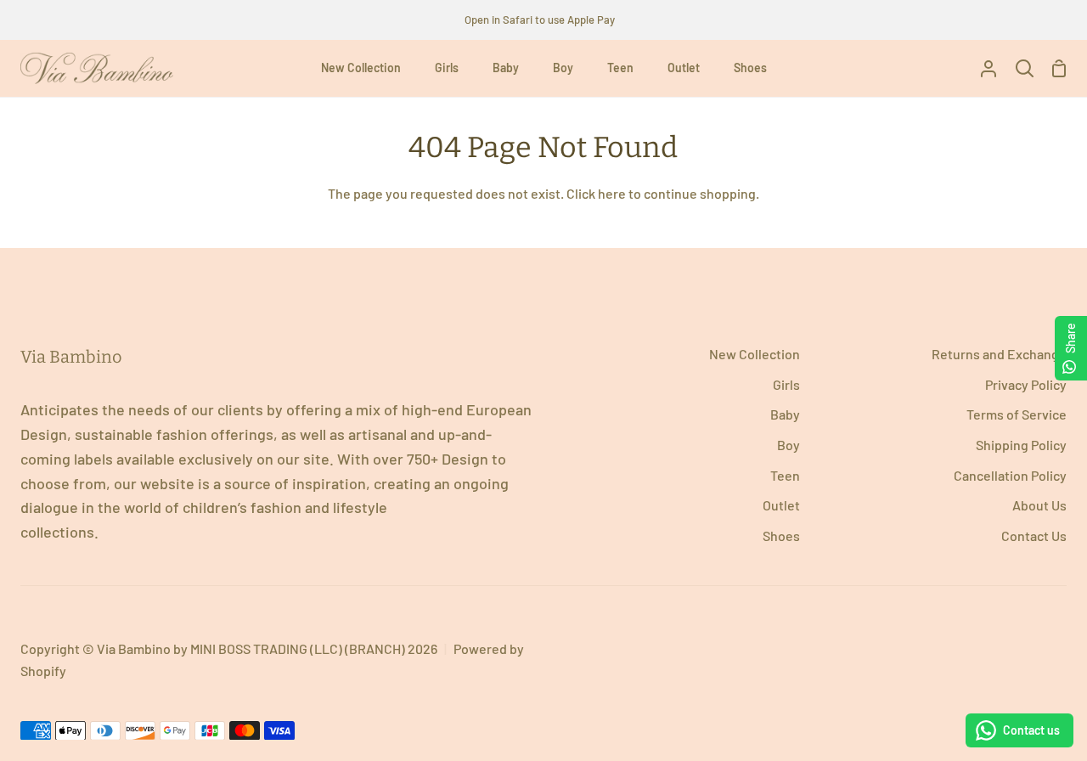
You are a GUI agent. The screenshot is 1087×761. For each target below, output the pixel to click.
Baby (785, 414)
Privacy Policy (1026, 384)
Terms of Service (1016, 414)
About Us (1039, 505)
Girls (786, 384)
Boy (788, 445)
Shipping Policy (1021, 445)
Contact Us (1034, 535)
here (612, 193)
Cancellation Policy (1010, 475)
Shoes (781, 535)
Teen (785, 475)
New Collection (754, 354)
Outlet (781, 505)
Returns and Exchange (999, 354)
